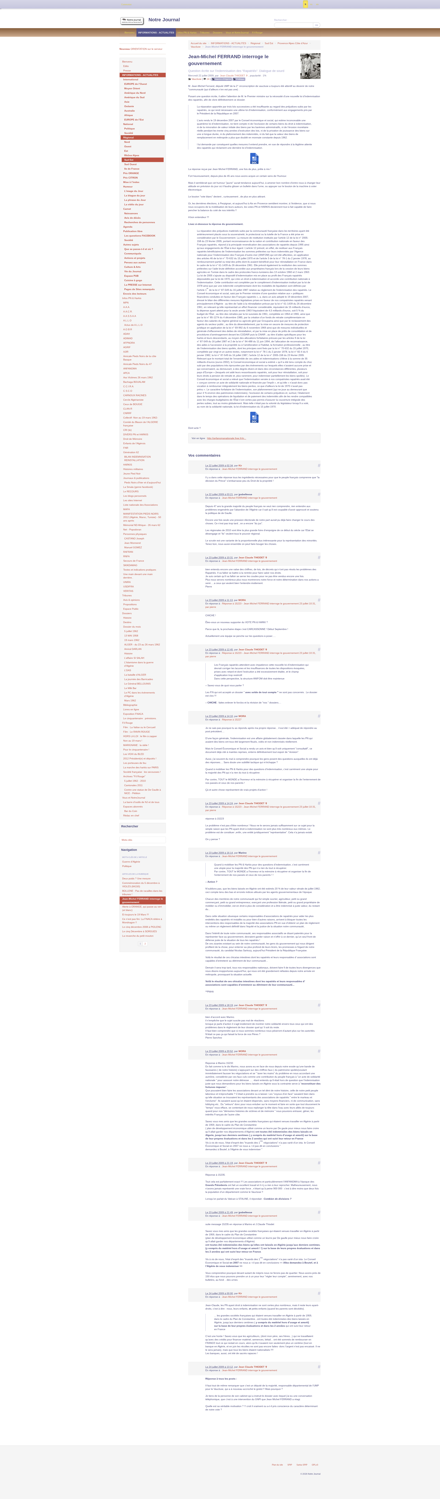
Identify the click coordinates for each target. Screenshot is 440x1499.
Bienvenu (130, 32)
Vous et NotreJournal (237, 32)
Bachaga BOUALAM (134, 382)
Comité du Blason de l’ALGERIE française (140, 424)
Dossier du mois (132, 626)
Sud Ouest (130, 164)
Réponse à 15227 (231, 719)
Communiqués (132, 253)
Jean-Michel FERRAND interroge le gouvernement (249, 469)
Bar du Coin (130, 811)
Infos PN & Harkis (187, 32)
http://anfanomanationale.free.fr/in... (226, 438)
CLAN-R (127, 408)
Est (126, 151)
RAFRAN (128, 551)
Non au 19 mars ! (132, 740)
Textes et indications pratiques (139, 569)
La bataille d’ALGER (135, 674)
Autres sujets (131, 244)
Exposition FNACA (133, 714)
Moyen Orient (132, 88)
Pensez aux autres (135, 262)
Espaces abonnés (133, 806)
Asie (126, 101)
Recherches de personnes (139, 222)
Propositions (130, 604)
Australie (129, 110)
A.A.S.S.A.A (129, 316)
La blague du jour (134, 195)
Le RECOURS (131, 491)
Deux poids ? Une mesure (136, 878)
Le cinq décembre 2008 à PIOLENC (141, 927)
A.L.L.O (127, 320)
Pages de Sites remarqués (139, 289)
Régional (255, 43)
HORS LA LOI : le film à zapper (140, 736)
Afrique (128, 115)
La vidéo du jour (134, 204)
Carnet (127, 209)
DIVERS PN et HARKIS (135, 434)
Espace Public (131, 608)
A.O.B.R (127, 329)
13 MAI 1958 (131, 635)
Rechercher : (281, 20)
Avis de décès (132, 217)
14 (207, 79)
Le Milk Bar (130, 688)
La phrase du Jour (135, 200)
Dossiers (217, 32)
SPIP (289, 1465)
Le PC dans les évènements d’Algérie (139, 694)
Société (128, 133)
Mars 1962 (130, 700)
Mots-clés (127, 839)
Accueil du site (198, 43)
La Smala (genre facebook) (138, 487)
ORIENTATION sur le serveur (140, 49)
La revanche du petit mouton (137, 935)
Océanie (129, 106)
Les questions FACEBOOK (139, 235)
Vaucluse (196, 46)
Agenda (127, 226)
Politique (240, 79)
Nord (127, 142)
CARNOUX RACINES (134, 395)
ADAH (126, 333)
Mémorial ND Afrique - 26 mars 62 (141, 525)
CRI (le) (127, 430)
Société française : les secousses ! (142, 772)
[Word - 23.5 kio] (254, 417)
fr (305, 4)
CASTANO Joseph (134, 538)
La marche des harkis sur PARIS (140, 767)
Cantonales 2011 (133, 785)
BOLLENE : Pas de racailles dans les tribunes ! (142, 892)
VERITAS (128, 591)
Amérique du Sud (134, 97)
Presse (127, 70)
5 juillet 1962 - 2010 (135, 780)
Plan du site (277, 1465)
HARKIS (127, 464)
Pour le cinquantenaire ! (136, 749)
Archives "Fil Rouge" (134, 776)
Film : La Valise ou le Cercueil (139, 727)
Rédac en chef (131, 815)
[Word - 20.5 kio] (254, 158)
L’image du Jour (133, 191)
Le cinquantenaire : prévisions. (140, 718)
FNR (125, 447)
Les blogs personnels (134, 496)
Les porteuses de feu (134, 763)
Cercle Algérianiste (133, 399)
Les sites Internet (132, 500)
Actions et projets (134, 258)
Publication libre (132, 231)
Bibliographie (130, 705)
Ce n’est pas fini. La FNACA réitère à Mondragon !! (142, 921)
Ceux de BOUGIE (132, 404)
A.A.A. (126, 307)
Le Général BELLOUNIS (137, 683)
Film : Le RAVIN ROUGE (136, 731)
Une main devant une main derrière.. (138, 576)
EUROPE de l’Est (134, 119)
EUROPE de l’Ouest (135, 84)
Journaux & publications (136, 478)
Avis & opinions (131, 600)
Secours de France (133, 560)
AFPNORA (129, 342)
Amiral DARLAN (132, 649)
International (130, 79)
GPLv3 (315, 1465)
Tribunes (205, 32)
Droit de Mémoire (132, 439)
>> (316, 25)
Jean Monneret (132, 543)
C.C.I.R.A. (128, 386)
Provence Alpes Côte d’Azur (293, 43)
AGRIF (127, 347)
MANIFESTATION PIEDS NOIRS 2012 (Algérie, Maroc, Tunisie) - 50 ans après (142, 517)
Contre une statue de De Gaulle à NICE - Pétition (142, 791)
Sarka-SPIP (301, 1465)
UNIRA (127, 582)
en (317, 4)
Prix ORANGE (131, 173)
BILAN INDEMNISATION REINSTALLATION (137, 458)
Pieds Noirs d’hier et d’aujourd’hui (142, 482)
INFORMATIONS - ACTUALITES (156, 32)
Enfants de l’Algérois (134, 443)
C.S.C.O (127, 390)
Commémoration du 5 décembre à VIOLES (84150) (141, 885)
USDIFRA (128, 586)
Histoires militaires (133, 469)
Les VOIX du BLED (133, 754)
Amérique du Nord (135, 92)
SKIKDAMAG (130, 565)
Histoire (127, 617)
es (311, 4)
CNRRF (127, 413)
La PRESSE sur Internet (138, 284)
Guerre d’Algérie (223, 79)
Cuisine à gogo (133, 280)
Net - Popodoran (132, 529)
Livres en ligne (131, 709)
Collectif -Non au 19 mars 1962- (140, 417)
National (128, 124)
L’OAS (127, 670)
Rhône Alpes (131, 155)
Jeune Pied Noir (132, 473)
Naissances (131, 213)
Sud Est (269, 43)
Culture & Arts (132, 267)
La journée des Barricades (138, 679)
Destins (127, 622)
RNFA (126, 556)
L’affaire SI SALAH (134, 658)
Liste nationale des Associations (140, 504)
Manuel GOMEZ (133, 547)
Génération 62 (131, 452)
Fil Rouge (257, 32)
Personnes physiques (135, 534)
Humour (128, 186)
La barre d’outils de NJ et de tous (141, 802)
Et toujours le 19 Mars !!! (135, 914)
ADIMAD (128, 338)
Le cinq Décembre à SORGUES (139, 931)
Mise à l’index (131, 182)
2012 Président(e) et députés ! (139, 758)
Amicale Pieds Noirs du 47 (137, 364)
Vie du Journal (132, 271)
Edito (126, 66)
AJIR (125, 351)
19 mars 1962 (131, 640)
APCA (126, 373)
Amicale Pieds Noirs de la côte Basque (139, 358)
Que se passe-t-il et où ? (138, 249)
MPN (126, 302)
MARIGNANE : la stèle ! (136, 745)
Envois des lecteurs (134, 293)
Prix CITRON (130, 177)
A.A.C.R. (128, 311)
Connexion (126, 4)
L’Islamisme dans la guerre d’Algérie (138, 664)
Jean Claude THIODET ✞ (234, 75)
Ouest (127, 146)
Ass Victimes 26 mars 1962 (138, 377)
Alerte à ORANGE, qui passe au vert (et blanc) (142, 908)
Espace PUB (131, 275)
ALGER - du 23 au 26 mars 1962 (142, 644)
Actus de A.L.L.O (133, 325)
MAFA (126, 509)
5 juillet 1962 (131, 631)
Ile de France (131, 168)
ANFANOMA (130, 368)
